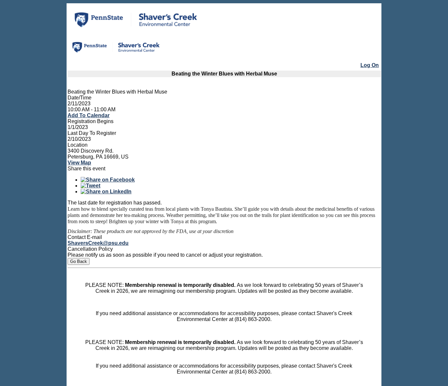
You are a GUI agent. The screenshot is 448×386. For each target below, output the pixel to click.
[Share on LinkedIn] (106, 191)
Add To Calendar (89, 115)
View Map (79, 162)
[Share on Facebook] (108, 179)
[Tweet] (90, 185)
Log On (369, 65)
